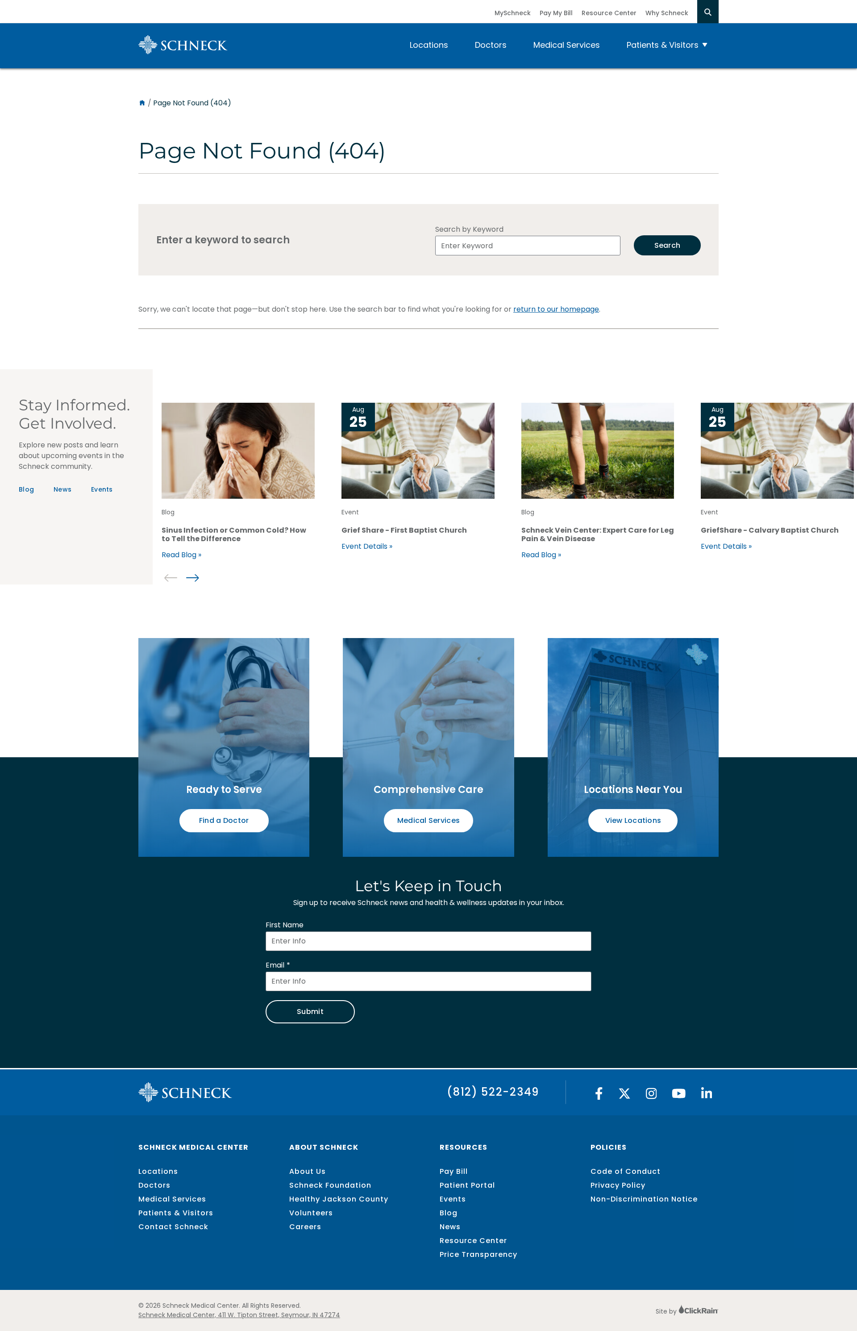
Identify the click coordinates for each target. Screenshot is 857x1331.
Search (667, 245)
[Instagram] (651, 1096)
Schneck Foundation (330, 1185)
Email (275, 965)
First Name (285, 925)
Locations (429, 44)
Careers (305, 1227)
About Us (307, 1171)
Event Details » (366, 546)
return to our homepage (556, 309)
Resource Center (609, 12)
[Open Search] (708, 11)
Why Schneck (666, 12)
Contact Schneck (173, 1227)
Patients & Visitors (663, 44)
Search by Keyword (469, 229)
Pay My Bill (556, 12)
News (62, 489)
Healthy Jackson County (338, 1199)
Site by (667, 1311)
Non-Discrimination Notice (644, 1199)
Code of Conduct (626, 1171)
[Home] (142, 103)
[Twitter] (624, 1096)
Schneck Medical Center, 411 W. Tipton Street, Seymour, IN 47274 (239, 1314)
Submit (310, 1011)
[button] (192, 578)
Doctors (491, 44)
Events (102, 489)
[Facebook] (599, 1096)
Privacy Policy (618, 1185)
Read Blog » (181, 555)
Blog (26, 489)
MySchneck (513, 12)
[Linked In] (706, 1096)
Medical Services (566, 44)
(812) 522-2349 (493, 1092)
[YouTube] (679, 1096)
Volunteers (311, 1213)
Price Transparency (478, 1254)
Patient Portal (467, 1185)
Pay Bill (454, 1171)
